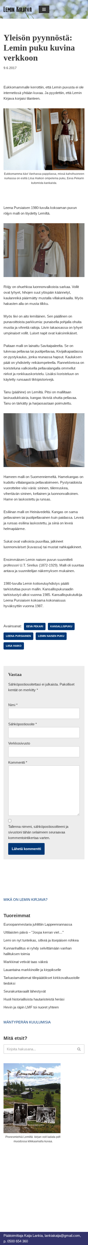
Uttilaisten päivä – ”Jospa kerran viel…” (34, 932)
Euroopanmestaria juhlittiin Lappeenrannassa (38, 924)
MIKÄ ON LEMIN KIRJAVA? (25, 900)
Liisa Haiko (14, 645)
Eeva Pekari (34, 626)
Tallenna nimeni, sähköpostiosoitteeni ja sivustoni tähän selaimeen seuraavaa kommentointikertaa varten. (38, 832)
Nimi (13, 705)
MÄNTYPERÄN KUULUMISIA (27, 1022)
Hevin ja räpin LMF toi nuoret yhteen (31, 1007)
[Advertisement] (39, 1182)
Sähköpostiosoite (22, 724)
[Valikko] (44, 9)
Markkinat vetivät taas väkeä (26, 962)
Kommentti (17, 762)
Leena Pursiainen (18, 636)
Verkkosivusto (19, 743)
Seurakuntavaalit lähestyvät (25, 991)
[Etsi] (79, 1049)
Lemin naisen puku (51, 636)
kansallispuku (61, 626)
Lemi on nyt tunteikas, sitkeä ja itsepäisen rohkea (41, 940)
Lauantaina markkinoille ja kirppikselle (32, 970)
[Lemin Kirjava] (18, 9)
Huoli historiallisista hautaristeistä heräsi (34, 999)
